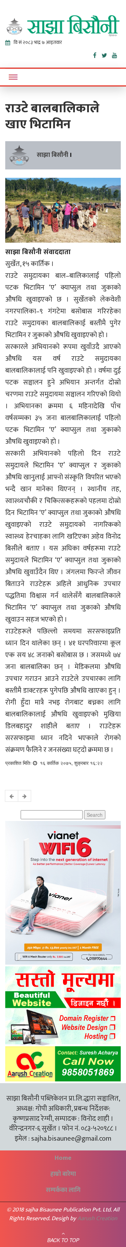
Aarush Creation (97, 1218)
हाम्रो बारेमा (63, 1174)
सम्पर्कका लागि (63, 1190)
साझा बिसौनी (52, 155)
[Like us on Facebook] (97, 54)
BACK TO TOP (63, 1240)
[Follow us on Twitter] (107, 54)
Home (63, 1158)
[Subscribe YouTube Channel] (116, 54)
